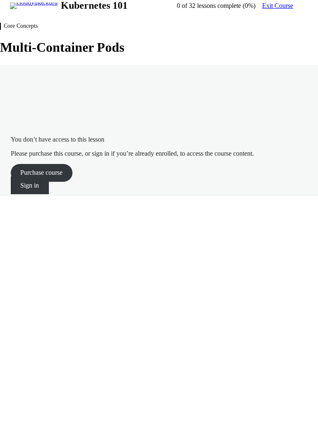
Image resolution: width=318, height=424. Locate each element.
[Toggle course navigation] (303, 6)
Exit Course (277, 5)
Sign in (29, 185)
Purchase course (41, 172)
